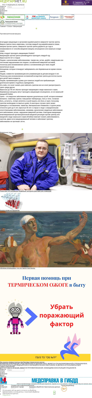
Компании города (17, 387)
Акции (2, 14)
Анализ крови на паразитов (9, 210)
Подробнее (6, 395)
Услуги (2, 9)
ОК (54, 392)
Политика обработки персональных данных (44, 387)
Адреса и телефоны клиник (46, 29)
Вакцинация (17, 26)
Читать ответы (76, 39)
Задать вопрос (76, 36)
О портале (3, 387)
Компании (3, 11)
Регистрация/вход (67, 385)
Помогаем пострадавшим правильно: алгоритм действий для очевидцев (25, 191)
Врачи (2, 12)
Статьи (2, 8)
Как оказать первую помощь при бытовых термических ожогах (22, 362)
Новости (3, 6)
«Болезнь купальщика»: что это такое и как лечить (17, 268)
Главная (3, 26)
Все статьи (5, 124)
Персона (3, 377)
